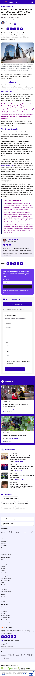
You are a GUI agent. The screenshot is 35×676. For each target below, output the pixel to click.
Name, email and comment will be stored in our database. (18, 362)
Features (3, 601)
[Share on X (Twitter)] (18, 29)
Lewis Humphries (19, 479)
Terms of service (5, 609)
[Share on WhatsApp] (11, 29)
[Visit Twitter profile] (2, 636)
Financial (3, 597)
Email (7, 352)
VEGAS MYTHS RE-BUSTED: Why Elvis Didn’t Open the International (21, 467)
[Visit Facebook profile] (5, 636)
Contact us (3, 541)
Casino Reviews (20, 508)
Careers (3, 547)
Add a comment (17, 304)
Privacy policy (4, 611)
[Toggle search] (32, 2)
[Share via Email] (21, 29)
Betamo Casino (5, 562)
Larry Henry (11, 409)
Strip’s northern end (7, 165)
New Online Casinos (8, 503)
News (3, 594)
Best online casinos (6, 578)
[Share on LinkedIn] (14, 29)
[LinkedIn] (7, 245)
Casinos (3, 599)
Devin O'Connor (10, 23)
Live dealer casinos (6, 591)
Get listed (3, 543)
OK (31, 674)
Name (7, 342)
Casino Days (4, 564)
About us (4, 539)
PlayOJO (3, 570)
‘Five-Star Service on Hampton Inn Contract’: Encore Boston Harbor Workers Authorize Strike (20, 457)
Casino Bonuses (7, 508)
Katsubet (3, 568)
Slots (2, 582)
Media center (4, 619)
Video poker (4, 589)
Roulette (3, 584)
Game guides (5, 576)
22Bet (2, 559)
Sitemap (3, 613)
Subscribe (17, 287)
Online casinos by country (7, 622)
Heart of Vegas (4, 572)
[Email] (10, 245)
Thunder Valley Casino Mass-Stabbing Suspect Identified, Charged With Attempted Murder (21, 486)
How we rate (4, 552)
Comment (8, 323)
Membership (4, 545)
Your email (6, 279)
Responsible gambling (6, 554)
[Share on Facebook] (8, 29)
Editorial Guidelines (5, 549)
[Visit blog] (15, 636)
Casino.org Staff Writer (14, 438)
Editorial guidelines (5, 617)
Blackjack (3, 587)
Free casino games (5, 580)
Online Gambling (23, 503)
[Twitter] (4, 245)
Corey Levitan (18, 470)
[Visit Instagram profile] (12, 636)
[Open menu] (2, 2)
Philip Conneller (19, 490)
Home (2, 606)
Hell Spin (3, 566)
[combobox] (17, 519)
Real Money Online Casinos (11, 498)
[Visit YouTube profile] (8, 636)
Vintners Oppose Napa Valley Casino (15, 435)
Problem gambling (5, 615)
